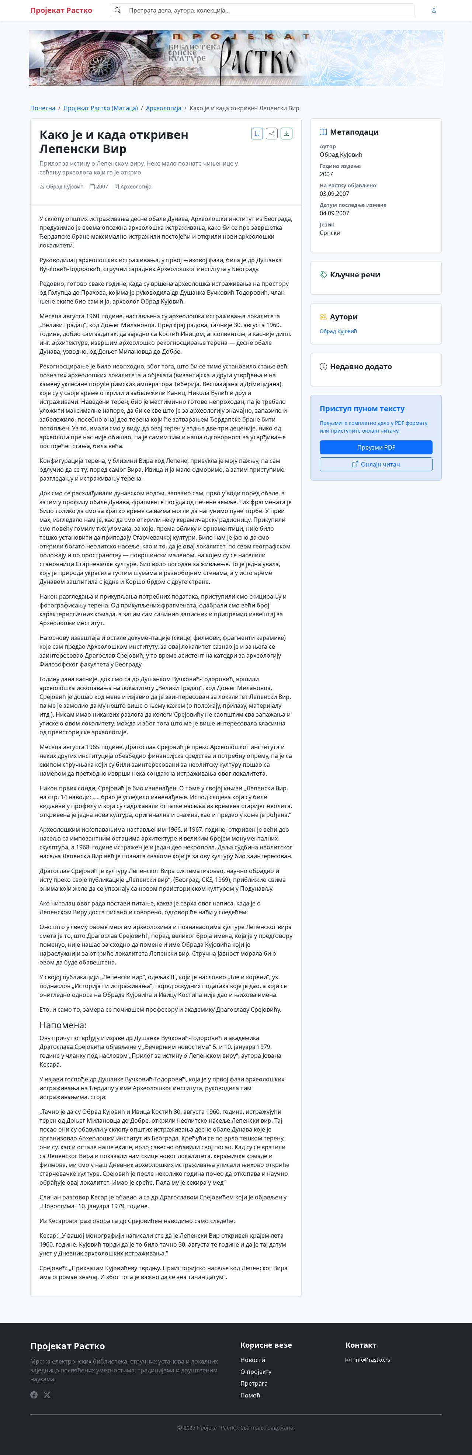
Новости (252, 1360)
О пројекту (255, 1372)
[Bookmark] (257, 133)
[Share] (272, 133)
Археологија (163, 108)
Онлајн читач (380, 464)
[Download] (286, 133)
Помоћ (250, 1395)
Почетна (42, 108)
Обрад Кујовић (338, 331)
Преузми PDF (376, 447)
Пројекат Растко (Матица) (100, 108)
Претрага (254, 1383)
